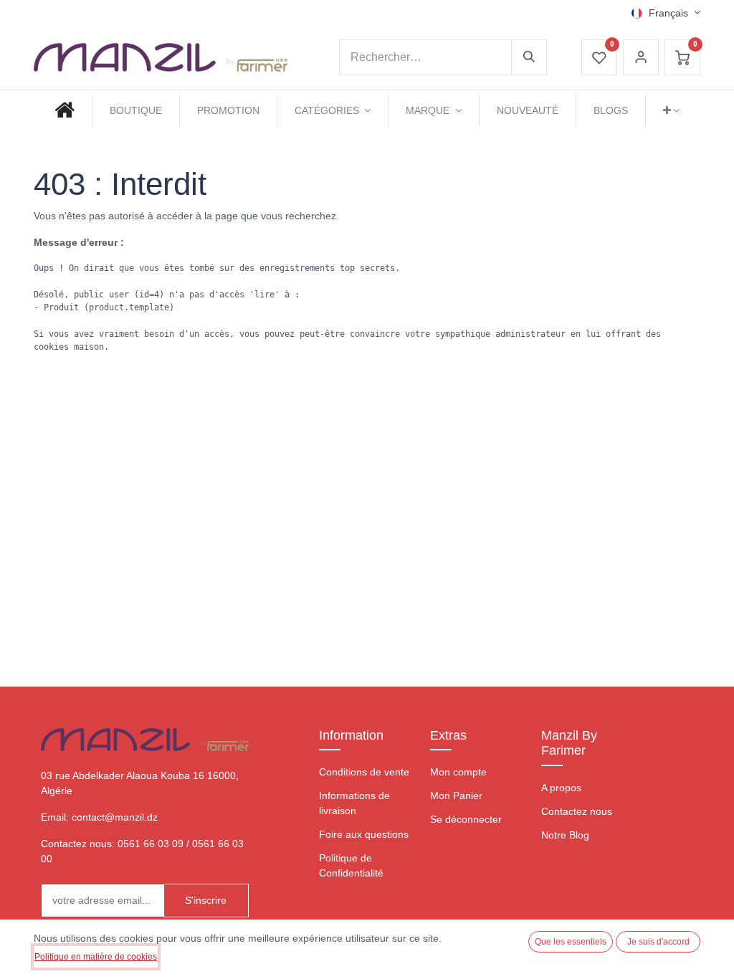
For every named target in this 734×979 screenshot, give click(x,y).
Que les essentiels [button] (570, 942)
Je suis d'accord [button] (658, 942)
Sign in (641, 57)
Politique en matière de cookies (95, 957)
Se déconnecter (466, 819)
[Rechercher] (529, 57)
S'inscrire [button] (206, 900)
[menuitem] (64, 110)
